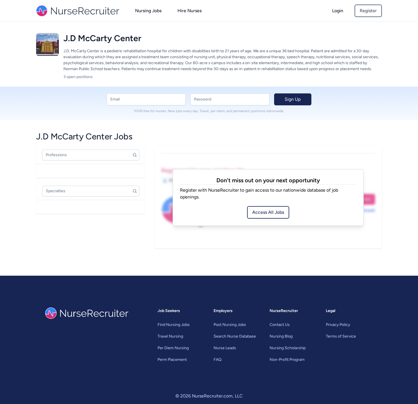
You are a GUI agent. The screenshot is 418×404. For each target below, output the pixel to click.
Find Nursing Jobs (174, 324)
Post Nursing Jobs (230, 324)
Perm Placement (172, 359)
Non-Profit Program (287, 359)
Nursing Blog (281, 336)
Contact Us (280, 324)
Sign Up (293, 99)
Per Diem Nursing (173, 348)
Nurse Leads (225, 348)
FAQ (218, 359)
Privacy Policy (338, 324)
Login (337, 10)
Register (368, 10)
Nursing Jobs (148, 10)
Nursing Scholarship (288, 348)
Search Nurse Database (235, 336)
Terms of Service (341, 336)
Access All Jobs (268, 212)
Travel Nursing (170, 336)
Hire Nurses (189, 10)
